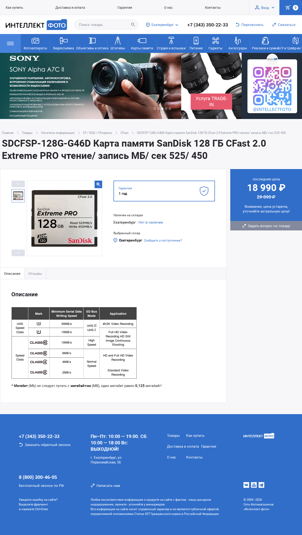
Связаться (286, 24)
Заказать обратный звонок (48, 444)
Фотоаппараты (35, 48)
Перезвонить (252, 24)
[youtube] (254, 485)
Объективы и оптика (92, 48)
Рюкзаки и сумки (265, 48)
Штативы (117, 48)
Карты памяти (142, 48)
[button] (155, 109)
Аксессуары (237, 48)
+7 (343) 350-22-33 (207, 24)
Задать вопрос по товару (269, 225)
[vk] (246, 485)
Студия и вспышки (171, 48)
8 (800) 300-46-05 (38, 477)
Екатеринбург (130, 240)
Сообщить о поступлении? (163, 240)
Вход (265, 7)
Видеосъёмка (63, 48)
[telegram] (261, 485)
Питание (196, 48)
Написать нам (108, 485)
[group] (90, 86)
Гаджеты (215, 48)
